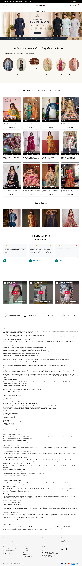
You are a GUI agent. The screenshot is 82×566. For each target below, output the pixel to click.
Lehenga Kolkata (24, 484)
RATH (30, 528)
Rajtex (35, 496)
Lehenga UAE (61, 478)
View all (66, 48)
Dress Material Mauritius (58, 453)
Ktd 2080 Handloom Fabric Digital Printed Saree (69, 124)
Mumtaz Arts (13, 516)
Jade (74, 508)
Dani (46, 514)
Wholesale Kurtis (6, 349)
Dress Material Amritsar (52, 461)
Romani (36, 507)
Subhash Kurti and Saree (16, 488)
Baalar (8, 508)
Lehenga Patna (43, 482)
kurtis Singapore (31, 442)
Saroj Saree (24, 496)
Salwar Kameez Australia (38, 465)
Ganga (4, 508)
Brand (43, 548)
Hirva (41, 490)
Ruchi (51, 497)
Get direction (6, 553)
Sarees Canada (19, 432)
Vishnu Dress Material (61, 508)
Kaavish (74, 516)
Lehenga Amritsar (16, 484)
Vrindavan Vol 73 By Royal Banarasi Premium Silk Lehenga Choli (69, 191)
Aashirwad (18, 514)
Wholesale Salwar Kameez (8, 351)
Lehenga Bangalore (65, 482)
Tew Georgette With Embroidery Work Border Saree (49, 124)
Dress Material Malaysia (8, 453)
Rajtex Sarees (6, 526)
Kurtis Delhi (20, 447)
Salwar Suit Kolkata (37, 473)
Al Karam (27, 516)
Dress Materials (22, 9)
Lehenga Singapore (36, 478)
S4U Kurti (34, 528)
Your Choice (5, 514)
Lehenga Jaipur (50, 482)
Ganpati (39, 508)
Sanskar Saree (31, 496)
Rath (42, 496)
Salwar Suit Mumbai (7, 471)
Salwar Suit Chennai (45, 473)
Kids (62, 9)
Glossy (77, 508)
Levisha (54, 507)
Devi (65, 488)
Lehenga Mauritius (44, 478)
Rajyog (45, 496)
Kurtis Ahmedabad (72, 447)
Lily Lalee (13, 490)
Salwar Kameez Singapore (48, 465)
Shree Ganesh (13, 509)
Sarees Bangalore (59, 436)
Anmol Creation (70, 496)
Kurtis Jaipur (43, 447)
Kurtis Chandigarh (64, 447)
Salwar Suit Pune (41, 471)
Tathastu (15, 502)
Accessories (73, 9)
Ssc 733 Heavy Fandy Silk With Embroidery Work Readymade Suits (31, 158)
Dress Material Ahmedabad (41, 461)
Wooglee (48, 490)
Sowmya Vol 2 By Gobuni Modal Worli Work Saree (49, 191)
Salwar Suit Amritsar (28, 473)
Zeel (7, 502)
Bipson (44, 507)
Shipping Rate (25, 554)
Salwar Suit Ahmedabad (18, 473)
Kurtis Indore (26, 447)
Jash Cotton (31, 507)
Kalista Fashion (12, 496)
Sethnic (59, 496)
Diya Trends (34, 488)
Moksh (8, 490)
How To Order (25, 550)
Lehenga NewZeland (53, 478)
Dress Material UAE (7, 455)
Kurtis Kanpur (49, 447)
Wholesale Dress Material (8, 350)
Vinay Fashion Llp (6, 516)
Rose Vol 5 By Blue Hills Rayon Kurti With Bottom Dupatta (11, 191)
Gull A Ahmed (49, 508)
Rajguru (15, 529)
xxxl (15, 118)
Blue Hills (65, 490)
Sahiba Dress (35, 514)
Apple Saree (5, 496)
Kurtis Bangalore (56, 447)
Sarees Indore (27, 436)
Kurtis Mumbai (6, 447)
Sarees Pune (33, 436)
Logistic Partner (26, 548)
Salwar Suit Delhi (25, 471)
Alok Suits (5, 507)
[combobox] (5, 5)
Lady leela (56, 526)
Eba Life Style (38, 517)
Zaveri (42, 517)
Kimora (67, 514)
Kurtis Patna (37, 447)
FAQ (23, 552)
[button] (40, 228)
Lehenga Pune (36, 482)
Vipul (54, 497)
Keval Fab (10, 522)
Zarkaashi (31, 497)
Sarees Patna (39, 436)
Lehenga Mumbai (6, 482)
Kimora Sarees (40, 497)
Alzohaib (25, 517)
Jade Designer (48, 522)
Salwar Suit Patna (48, 471)
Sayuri (10, 514)
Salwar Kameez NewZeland (71, 465)
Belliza (40, 507)
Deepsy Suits (63, 514)
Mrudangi (33, 490)
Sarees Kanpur (52, 436)
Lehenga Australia (27, 478)
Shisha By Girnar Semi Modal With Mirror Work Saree (50, 158)
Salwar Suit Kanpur (65, 471)
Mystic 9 (69, 490)
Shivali (25, 491)
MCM (5, 509)
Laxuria (8, 529)
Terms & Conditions (27, 543)
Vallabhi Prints (25, 529)
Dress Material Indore (38, 459)
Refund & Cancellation (27, 556)
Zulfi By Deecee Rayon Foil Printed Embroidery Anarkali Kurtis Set (11, 124)
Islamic (57, 9)
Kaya (68, 488)
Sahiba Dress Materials (71, 507)
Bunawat (49, 496)
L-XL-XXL (70, 152)
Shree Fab (5, 522)
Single (43, 11)
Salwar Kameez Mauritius (60, 465)
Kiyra (27, 497)
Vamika (28, 491)
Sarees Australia (25, 432)
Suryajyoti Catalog (27, 526)
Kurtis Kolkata (13, 449)
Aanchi (11, 529)
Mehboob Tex (73, 514)
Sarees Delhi (21, 436)
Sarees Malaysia (6, 432)
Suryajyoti (18, 507)
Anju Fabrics (20, 491)
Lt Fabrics (64, 496)
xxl (11, 118)
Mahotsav (5, 497)
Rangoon (27, 488)
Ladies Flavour (48, 488)
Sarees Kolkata (22, 438)
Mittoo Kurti (66, 528)
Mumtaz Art (26, 507)
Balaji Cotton (69, 508)
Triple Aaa (35, 508)
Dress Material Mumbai (8, 459)
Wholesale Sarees (6, 347)
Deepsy (43, 508)
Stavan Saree (54, 496)
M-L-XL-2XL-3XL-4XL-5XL (11, 185)
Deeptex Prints (19, 526)
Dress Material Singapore (47, 453)
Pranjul (21, 507)
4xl (18, 118)
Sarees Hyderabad (14, 436)
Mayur (13, 507)
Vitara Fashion (55, 488)
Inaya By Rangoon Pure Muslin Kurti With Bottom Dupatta (31, 124)
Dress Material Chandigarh (29, 461)
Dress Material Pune (47, 459)
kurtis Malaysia (6, 442)
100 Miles (21, 490)
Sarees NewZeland (49, 432)
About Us (24, 541)
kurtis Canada (17, 442)
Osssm (56, 490)
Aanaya (41, 529)
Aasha (32, 522)
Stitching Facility (45, 544)
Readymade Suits (47, 9)
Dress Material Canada (26, 453)
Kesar (19, 502)
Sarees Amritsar (15, 438)
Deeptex (75, 488)
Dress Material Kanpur (7, 461)
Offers (58, 90)
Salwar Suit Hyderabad (16, 471)
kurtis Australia (24, 442)
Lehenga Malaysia (6, 478)
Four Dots (49, 516)
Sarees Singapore (33, 432)
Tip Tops (11, 491)
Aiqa (52, 514)
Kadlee (16, 490)
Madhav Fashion (23, 508)
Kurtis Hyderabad (13, 447)
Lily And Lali (61, 526)
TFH (75, 496)
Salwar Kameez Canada (27, 465)
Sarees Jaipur (45, 436)
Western (38, 11)
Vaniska (71, 488)
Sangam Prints (19, 496)
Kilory (54, 514)
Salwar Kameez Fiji (18, 465)
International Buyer (46, 543)
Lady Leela (60, 490)
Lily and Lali (74, 490)
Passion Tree (61, 488)
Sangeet (75, 528)
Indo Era (37, 490)
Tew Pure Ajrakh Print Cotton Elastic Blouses (11, 158)
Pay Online (44, 541)
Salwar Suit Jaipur (56, 471)
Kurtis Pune (31, 447)
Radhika (8, 488)
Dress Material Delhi (29, 459)
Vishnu (29, 529)
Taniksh (4, 488)
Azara (57, 507)
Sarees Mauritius (41, 432)
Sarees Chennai (29, 438)
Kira (44, 497)
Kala (51, 507)
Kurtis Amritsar (6, 449)
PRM (30, 488)
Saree (6, 9)
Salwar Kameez (13, 9)
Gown (53, 9)
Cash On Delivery (26, 546)
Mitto (4, 491)
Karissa (29, 490)
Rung (7, 491)
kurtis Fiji (12, 442)
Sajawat (14, 514)
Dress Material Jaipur (65, 459)
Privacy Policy (25, 544)
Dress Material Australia (36, 453)
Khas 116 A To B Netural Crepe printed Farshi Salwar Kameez (68, 158)
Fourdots (32, 517)
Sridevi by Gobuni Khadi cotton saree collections (31, 191)
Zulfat (8, 509)
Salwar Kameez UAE (7, 467)
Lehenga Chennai (31, 484)
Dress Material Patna (56, 459)
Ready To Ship (44, 90)
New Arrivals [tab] (27, 90)
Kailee (23, 488)
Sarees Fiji (12, 432)
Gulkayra (23, 514)
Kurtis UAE (52, 442)
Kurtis (39, 9)
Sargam (43, 514)
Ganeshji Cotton (62, 507)
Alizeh (39, 488)
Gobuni (9, 497)
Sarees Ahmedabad (7, 438)
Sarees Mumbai (6, 436)
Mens (66, 9)
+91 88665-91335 (10, 550)
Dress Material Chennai (72, 461)
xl (8, 118)
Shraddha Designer (16, 522)
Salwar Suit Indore (33, 471)
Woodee (5, 490)
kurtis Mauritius (38, 442)
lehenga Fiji (13, 478)
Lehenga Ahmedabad (7, 484)
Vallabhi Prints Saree (16, 497)
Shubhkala (11, 502)
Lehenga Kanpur (57, 482)
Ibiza (40, 514)
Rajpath (39, 496)
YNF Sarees (23, 497)
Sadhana (11, 508)
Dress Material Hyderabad (18, 459)
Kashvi (47, 497)
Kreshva (19, 529)
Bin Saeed (54, 508)
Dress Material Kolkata (62, 461)
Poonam (25, 490)
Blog (43, 550)
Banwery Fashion (38, 516)
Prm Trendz (30, 508)
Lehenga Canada (20, 478)
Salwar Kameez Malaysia (8, 465)
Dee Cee (43, 488)
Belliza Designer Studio (13, 517)
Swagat (30, 514)
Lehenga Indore (29, 482)
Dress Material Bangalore (18, 461)
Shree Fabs (31, 516)
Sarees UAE (55, 432)
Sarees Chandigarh (67, 436)
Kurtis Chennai (20, 449)
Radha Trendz (41, 522)
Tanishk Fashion (58, 516)
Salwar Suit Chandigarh (8, 473)
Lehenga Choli (32, 9)
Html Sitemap (45, 546)
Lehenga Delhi (23, 482)
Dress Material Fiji (17, 453)
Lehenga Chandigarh (74, 482)
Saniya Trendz (70, 516)
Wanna (44, 490)
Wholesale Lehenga (7, 353)
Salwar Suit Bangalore (73, 471)
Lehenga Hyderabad (15, 482)
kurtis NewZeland (46, 442)
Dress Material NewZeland (69, 453)
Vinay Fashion (17, 508)
